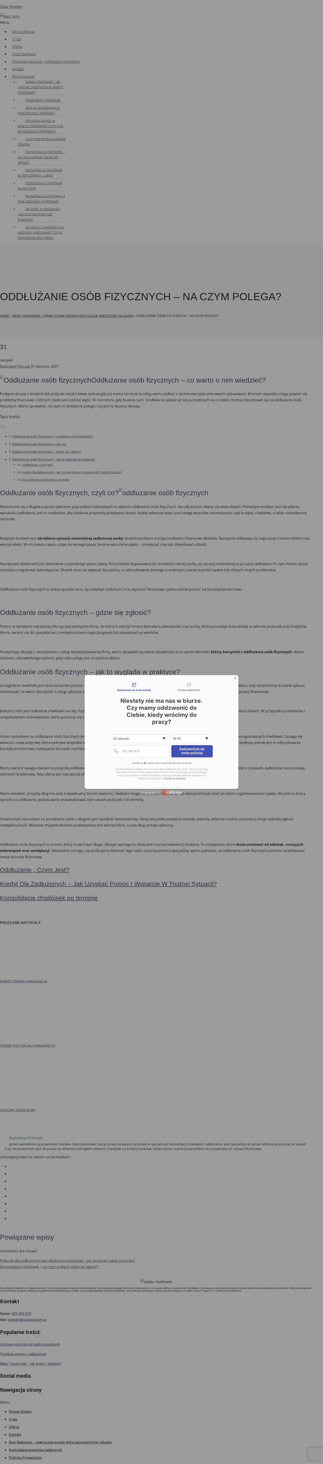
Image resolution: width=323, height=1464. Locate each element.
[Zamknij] (235, 678)
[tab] (134, 687)
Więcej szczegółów (175, 778)
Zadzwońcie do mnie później (192, 751)
